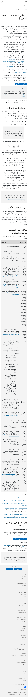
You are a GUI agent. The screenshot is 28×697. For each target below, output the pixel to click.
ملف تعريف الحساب (23, 594)
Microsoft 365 (23, 585)
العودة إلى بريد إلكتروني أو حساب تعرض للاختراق (15, 500)
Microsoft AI (24, 628)
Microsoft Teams (23, 644)
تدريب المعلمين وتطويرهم (21, 617)
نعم (18, 569)
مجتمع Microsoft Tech (22, 657)
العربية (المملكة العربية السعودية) (18, 684)
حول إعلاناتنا (18, 694)
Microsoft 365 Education (22, 612)
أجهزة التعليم (24, 607)
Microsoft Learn (23, 653)
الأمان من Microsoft (23, 630)
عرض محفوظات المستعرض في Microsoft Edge (15, 514)
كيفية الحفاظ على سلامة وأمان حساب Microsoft (15, 517)
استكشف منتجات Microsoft (21, 587)
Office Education (23, 614)
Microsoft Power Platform (21, 662)
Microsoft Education (22, 605)
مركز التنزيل (24, 596)
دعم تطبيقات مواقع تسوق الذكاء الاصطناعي (18, 655)
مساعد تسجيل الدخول (20, 539)
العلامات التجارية (23, 694)
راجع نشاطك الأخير (20, 84)
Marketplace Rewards (22, 664)
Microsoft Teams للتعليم (22, 610)
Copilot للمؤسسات (23, 581)
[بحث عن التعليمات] (23, 2)
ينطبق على (23, 22)
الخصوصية (15, 692)
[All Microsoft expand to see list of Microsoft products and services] (26, 2)
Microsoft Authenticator (21, 72)
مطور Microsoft (23, 650)
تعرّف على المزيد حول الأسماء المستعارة (10, 275)
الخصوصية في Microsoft (22, 678)
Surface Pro (24, 576)
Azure (25, 632)
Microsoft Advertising (22, 639)
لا (9, 569)
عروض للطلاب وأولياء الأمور (21, 619)
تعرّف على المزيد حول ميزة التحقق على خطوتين (10, 474)
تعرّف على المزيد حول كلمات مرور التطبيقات (11, 333)
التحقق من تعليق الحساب (11, 508)
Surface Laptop (23, 578)
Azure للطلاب (24, 621)
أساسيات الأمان (9, 66)
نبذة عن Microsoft (23, 675)
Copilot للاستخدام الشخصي (21, 583)
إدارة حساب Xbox (23, 508)
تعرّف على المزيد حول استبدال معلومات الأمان (11, 285)
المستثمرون (24, 680)
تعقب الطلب (24, 599)
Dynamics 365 (23, 635)
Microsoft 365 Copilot (22, 642)
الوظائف (24, 673)
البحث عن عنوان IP (22, 497)
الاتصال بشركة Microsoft (22, 692)
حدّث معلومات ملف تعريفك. (10, 435)
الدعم (25, 5)
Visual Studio (24, 667)
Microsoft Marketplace (22, 660)
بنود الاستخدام (10, 692)
